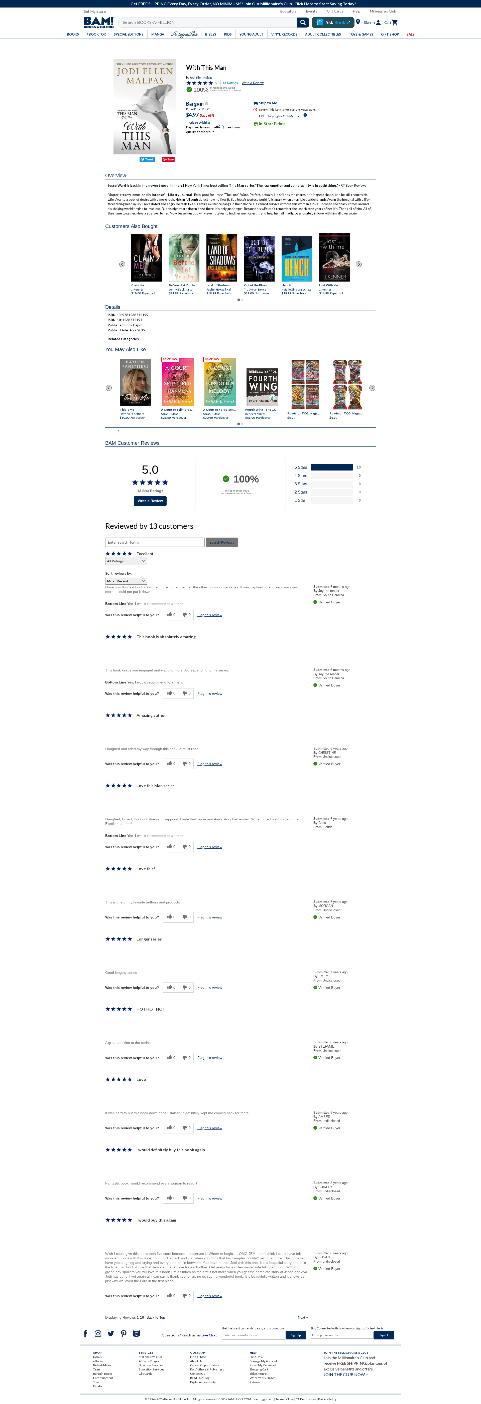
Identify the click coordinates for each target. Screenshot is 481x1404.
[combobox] (217, 22)
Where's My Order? (263, 1378)
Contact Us (197, 1373)
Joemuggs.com (263, 1399)
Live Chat (209, 1335)
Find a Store (198, 1357)
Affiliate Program (150, 1361)
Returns (255, 1382)
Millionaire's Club (383, 11)
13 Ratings (230, 83)
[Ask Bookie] (333, 22)
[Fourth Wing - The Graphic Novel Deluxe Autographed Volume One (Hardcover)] (262, 387)
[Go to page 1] (238, 299)
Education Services (151, 1369)
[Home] (97, 22)
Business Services (151, 1365)
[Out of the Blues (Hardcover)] (259, 259)
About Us (196, 1361)
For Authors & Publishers (207, 1369)
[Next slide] (359, 264)
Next (303, 1317)
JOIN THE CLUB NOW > (346, 1374)
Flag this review (209, 615)
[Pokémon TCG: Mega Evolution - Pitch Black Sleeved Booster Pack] (347, 385)
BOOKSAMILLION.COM (234, 1399)
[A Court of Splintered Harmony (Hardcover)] (178, 382)
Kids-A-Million (102, 1365)
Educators (288, 11)
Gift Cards (335, 11)
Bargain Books (102, 1373)
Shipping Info (258, 1373)
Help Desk (256, 1357)
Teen (96, 1369)
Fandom (98, 1386)
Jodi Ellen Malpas (201, 77)
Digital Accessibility (203, 1382)
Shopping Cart (259, 1369)
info (206, 104)
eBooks (98, 1361)
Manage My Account (263, 1361)
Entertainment (103, 1378)
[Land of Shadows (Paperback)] (221, 258)
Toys (96, 1382)
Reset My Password (263, 1365)
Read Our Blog (199, 1378)
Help (356, 11)
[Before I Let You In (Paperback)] (184, 258)
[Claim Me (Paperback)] (146, 258)
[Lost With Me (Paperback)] (334, 257)
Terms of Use (285, 1399)
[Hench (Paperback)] (297, 259)
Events (311, 11)
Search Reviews (221, 542)
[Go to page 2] (242, 300)
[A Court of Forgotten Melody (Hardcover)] (220, 382)
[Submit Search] (303, 23)
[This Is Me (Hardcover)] (135, 382)
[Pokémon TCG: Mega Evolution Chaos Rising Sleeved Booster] (305, 385)
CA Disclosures (306, 1399)
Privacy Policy (327, 1399)
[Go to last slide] (122, 264)
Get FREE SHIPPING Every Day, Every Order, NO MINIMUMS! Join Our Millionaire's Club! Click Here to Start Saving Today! (243, 3)
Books (97, 1357)
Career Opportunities (204, 1365)
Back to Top (156, 1317)
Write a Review (253, 83)
